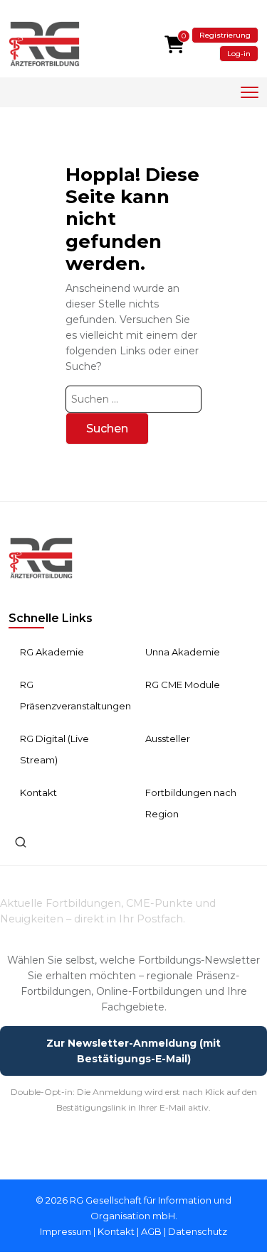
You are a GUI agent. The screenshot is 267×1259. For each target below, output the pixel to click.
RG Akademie (52, 652)
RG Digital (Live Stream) (54, 749)
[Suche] (21, 842)
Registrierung (225, 35)
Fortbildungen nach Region (190, 803)
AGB (151, 1231)
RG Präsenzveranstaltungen (75, 695)
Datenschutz (197, 1231)
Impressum (65, 1231)
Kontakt (38, 792)
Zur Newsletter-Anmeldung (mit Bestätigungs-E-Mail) (133, 1051)
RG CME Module (182, 684)
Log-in (239, 53)
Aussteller (167, 738)
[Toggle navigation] (249, 92)
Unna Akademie (182, 652)
